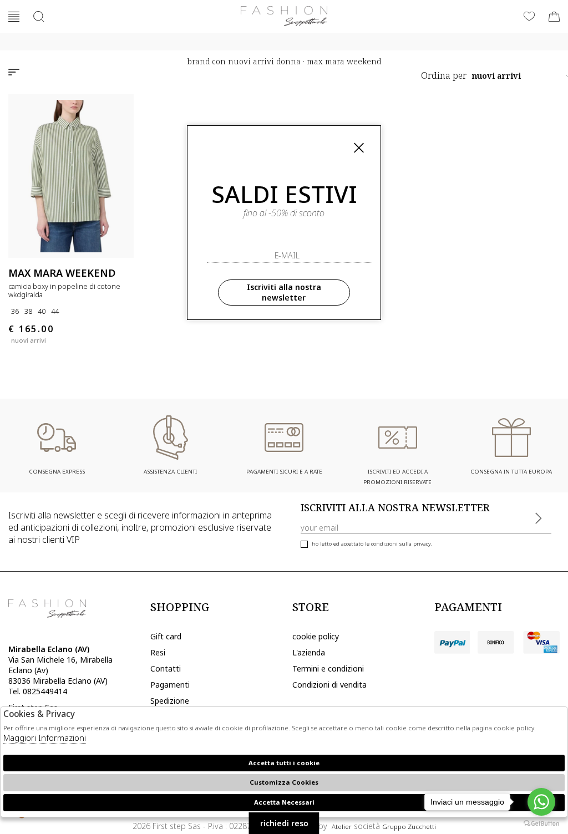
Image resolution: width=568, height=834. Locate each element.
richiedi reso (284, 823)
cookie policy (315, 636)
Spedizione (169, 700)
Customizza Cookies (284, 782)
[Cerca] (38, 16)
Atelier (342, 826)
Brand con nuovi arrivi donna (244, 61)
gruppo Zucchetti (409, 826)
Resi (157, 652)
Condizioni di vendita (329, 684)
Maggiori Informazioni (44, 737)
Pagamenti (170, 684)
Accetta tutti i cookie (284, 763)
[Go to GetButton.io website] (541, 823)
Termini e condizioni (328, 668)
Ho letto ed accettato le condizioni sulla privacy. (372, 543)
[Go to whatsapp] (541, 802)
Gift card (165, 636)
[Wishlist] (529, 16)
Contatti (165, 668)
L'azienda (308, 652)
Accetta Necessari (284, 802)
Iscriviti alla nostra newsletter (284, 292)
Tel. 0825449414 (37, 691)
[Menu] (13, 16)
